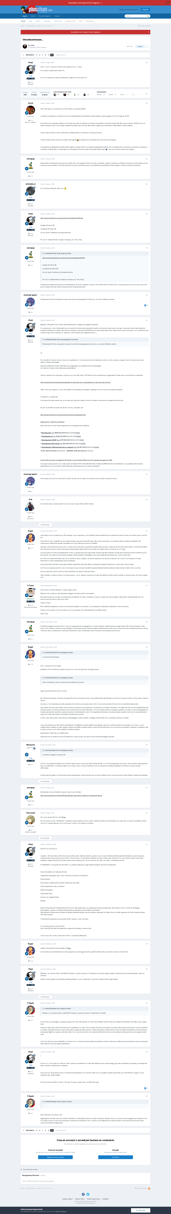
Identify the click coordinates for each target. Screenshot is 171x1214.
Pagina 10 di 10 (60, 55)
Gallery (38, 21)
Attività (33, 16)
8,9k (31, 516)
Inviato (47, 62)
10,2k (31, 605)
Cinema (43, 47)
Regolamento (90, 21)
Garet (30, 103)
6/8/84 (77, 433)
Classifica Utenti (71, 21)
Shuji (30, 62)
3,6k (31, 204)
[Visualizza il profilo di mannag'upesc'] (30, 301)
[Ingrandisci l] (78, 140)
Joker (32, 45)
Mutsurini (30, 745)
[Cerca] (148, 16)
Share (130, 46)
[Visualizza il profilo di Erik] (84, 94)
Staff (80, 21)
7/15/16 (81, 440)
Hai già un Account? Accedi (128, 9)
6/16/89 (78, 436)
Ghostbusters (46, 433)
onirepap (31, 159)
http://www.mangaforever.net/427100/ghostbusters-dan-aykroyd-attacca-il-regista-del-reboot (71, 795)
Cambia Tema (79, 1199)
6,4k (31, 764)
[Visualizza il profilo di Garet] (30, 110)
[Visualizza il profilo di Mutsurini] (30, 751)
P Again (30, 1003)
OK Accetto (141, 1210)
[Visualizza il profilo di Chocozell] (30, 819)
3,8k (31, 1020)
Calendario (47, 21)
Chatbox (57, 16)
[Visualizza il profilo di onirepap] (74, 94)
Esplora (24, 16)
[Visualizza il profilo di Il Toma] (30, 592)
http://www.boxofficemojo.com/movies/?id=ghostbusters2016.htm (61, 218)
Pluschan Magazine (45, 16)
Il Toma (30, 585)
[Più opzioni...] (147, 62)
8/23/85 (83, 443)
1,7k (31, 120)
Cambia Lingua (67, 1199)
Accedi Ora (115, 1157)
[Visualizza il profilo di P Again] (30, 1010)
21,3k (31, 548)
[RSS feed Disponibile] (149, 1188)
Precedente (30, 55)
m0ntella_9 (31, 184)
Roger (30, 531)
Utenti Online (58, 21)
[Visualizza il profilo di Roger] (30, 537)
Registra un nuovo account (55, 1157)
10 (52, 55)
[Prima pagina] (23, 55)
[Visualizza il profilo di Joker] (25, 46)
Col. (53, 433)
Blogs (30, 21)
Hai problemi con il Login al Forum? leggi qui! (84, 3)
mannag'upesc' (31, 295)
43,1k (31, 82)
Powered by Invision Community (85, 1203)
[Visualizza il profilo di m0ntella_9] (30, 191)
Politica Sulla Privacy (93, 1199)
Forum (23, 21)
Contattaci (105, 1199)
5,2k (31, 176)
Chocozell (30, 813)
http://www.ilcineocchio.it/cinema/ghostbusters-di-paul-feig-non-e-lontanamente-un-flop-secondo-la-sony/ (75, 382)
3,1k (31, 312)
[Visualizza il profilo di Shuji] (30, 69)
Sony (58, 440)
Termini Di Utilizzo (60, 1211)
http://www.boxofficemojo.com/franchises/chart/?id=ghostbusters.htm (63, 415)
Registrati (145, 9)
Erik (30, 499)
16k (31, 830)
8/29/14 (96, 447)
